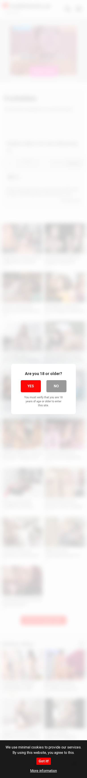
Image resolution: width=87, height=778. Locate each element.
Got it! (44, 761)
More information (43, 771)
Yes (30, 386)
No (56, 386)
